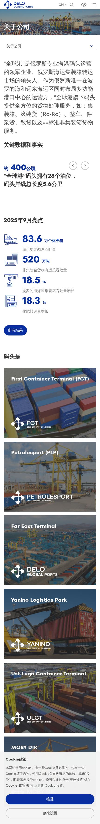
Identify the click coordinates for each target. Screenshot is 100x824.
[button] (73, 165)
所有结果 (15, 330)
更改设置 (50, 813)
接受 (50, 799)
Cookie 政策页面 (20, 785)
